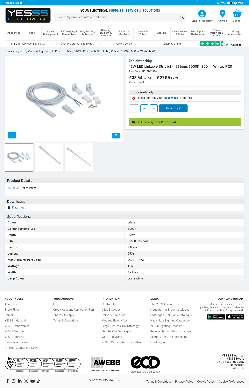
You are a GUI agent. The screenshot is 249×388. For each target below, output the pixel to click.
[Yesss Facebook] (8, 381)
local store (171, 97)
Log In (57, 304)
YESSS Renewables (17, 326)
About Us (11, 304)
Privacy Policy (184, 381)
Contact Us (109, 304)
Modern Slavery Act (114, 320)
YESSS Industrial (15, 320)
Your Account (64, 298)
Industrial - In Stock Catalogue (169, 309)
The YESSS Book (161, 304)
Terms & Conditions (65, 320)
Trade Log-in (173, 107)
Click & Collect (111, 309)
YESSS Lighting (14, 336)
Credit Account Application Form (74, 309)
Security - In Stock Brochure (168, 336)
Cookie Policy (206, 381)
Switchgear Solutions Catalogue (171, 315)
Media (154, 298)
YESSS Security (15, 331)
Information (111, 298)
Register (207, 20)
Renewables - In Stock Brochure (170, 331)
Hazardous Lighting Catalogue (170, 320)
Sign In (195, 20)
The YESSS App (63, 315)
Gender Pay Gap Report (117, 331)
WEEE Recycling (112, 336)
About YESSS (14, 298)
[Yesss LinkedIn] (20, 381)
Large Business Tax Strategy (120, 326)
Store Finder (13, 309)
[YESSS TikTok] (38, 381)
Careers (10, 315)
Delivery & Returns (113, 315)
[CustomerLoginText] (202, 13)
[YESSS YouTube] (33, 381)
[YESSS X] (26, 381)
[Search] (182, 17)
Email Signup (158, 342)
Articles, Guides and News (21, 347)
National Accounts (16, 342)
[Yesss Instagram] (14, 381)
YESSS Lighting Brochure (166, 326)
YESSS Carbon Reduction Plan (121, 342)
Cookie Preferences (231, 381)
